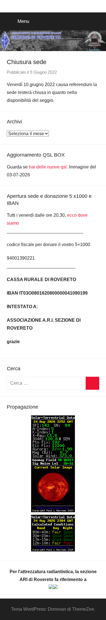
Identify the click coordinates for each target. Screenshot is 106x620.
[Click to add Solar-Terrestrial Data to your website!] (53, 510)
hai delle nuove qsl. (49, 167)
